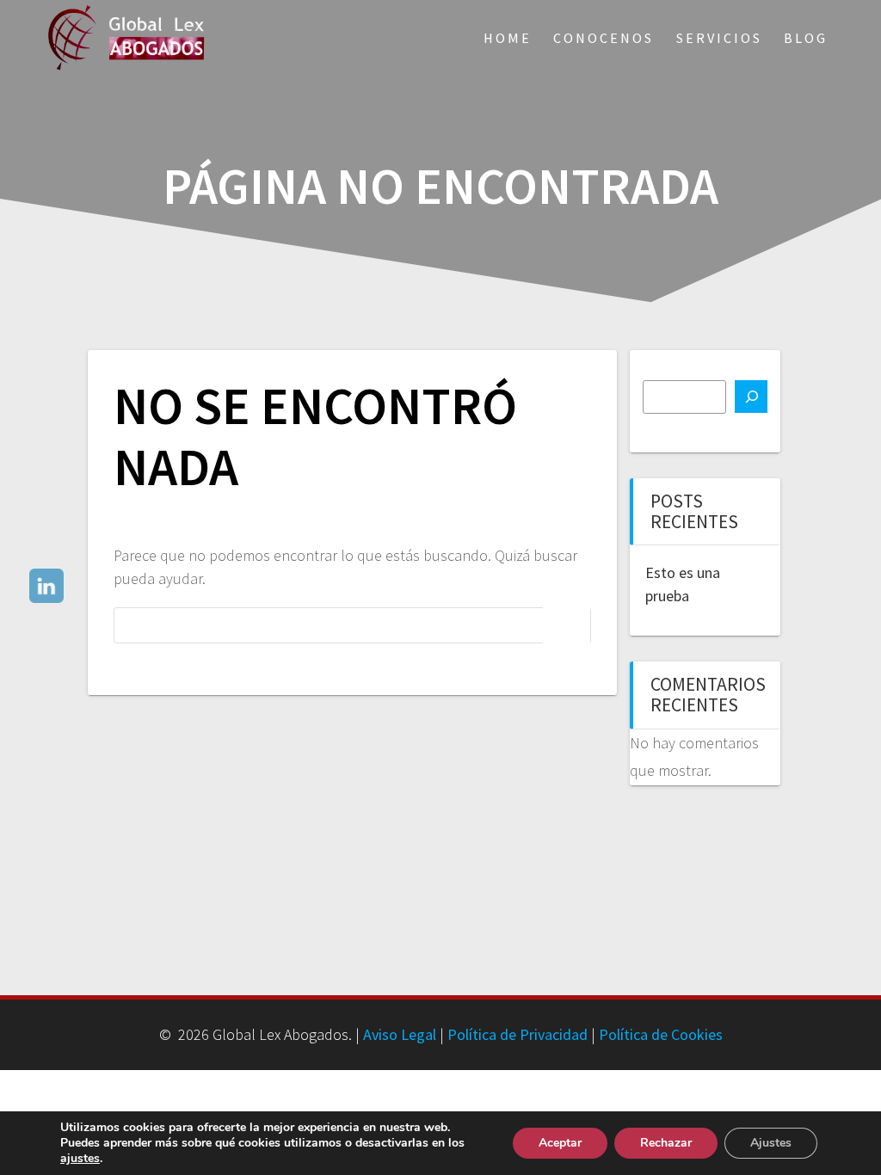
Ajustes (771, 1143)
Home (508, 37)
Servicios (719, 37)
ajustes (80, 1158)
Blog (806, 37)
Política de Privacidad (517, 1034)
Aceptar (560, 1143)
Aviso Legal (399, 1034)
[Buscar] (751, 396)
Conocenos (603, 37)
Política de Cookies (661, 1034)
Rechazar (666, 1143)
